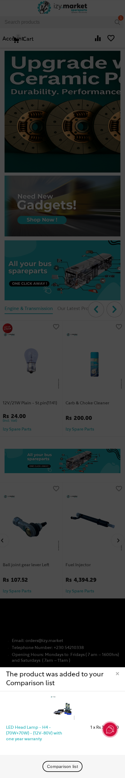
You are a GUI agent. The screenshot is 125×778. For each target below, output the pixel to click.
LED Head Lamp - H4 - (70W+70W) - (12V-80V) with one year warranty (34, 733)
